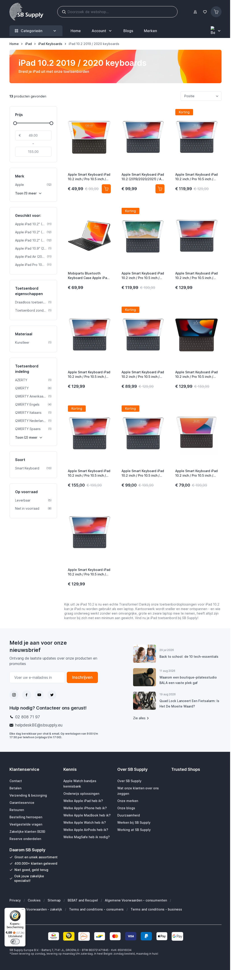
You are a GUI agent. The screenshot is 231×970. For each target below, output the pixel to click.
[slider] (15, 123)
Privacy (15, 900)
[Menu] (22, 910)
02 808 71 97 (27, 716)
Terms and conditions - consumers (96, 909)
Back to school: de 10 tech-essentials (188, 656)
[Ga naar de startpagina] (26, 12)
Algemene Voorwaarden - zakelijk (35, 909)
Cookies (34, 900)
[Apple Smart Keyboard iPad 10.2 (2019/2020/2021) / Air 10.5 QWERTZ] (143, 137)
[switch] (15, 941)
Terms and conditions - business (156, 909)
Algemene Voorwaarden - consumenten (136, 900)
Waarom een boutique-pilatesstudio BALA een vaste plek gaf (188, 680)
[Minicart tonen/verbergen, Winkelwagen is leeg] (216, 11)
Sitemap (54, 900)
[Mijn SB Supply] (195, 12)
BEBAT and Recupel (83, 900)
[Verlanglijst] (205, 12)
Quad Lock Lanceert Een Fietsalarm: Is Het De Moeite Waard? (189, 703)
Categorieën (31, 30)
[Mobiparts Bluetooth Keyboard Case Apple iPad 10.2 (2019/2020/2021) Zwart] (89, 236)
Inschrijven (82, 677)
